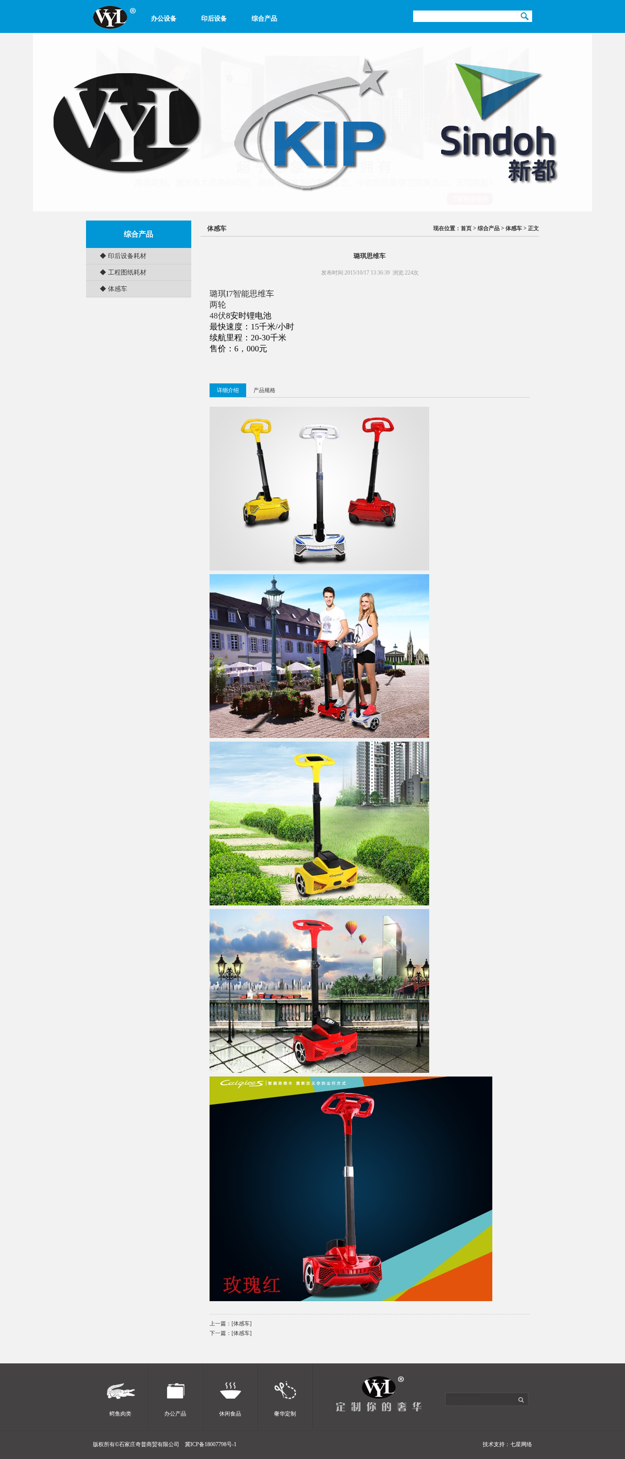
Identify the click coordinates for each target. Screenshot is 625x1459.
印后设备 (214, 18)
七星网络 (521, 1444)
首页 (466, 228)
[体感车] (242, 1323)
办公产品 (175, 1414)
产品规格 (264, 390)
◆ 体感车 (113, 288)
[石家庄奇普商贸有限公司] (114, 27)
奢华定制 (285, 1414)
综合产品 (264, 18)
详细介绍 (228, 390)
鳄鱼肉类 (120, 1414)
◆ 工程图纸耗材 (123, 272)
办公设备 (164, 18)
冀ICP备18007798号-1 (210, 1444)
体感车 (216, 228)
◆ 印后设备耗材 (123, 256)
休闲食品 (230, 1414)
